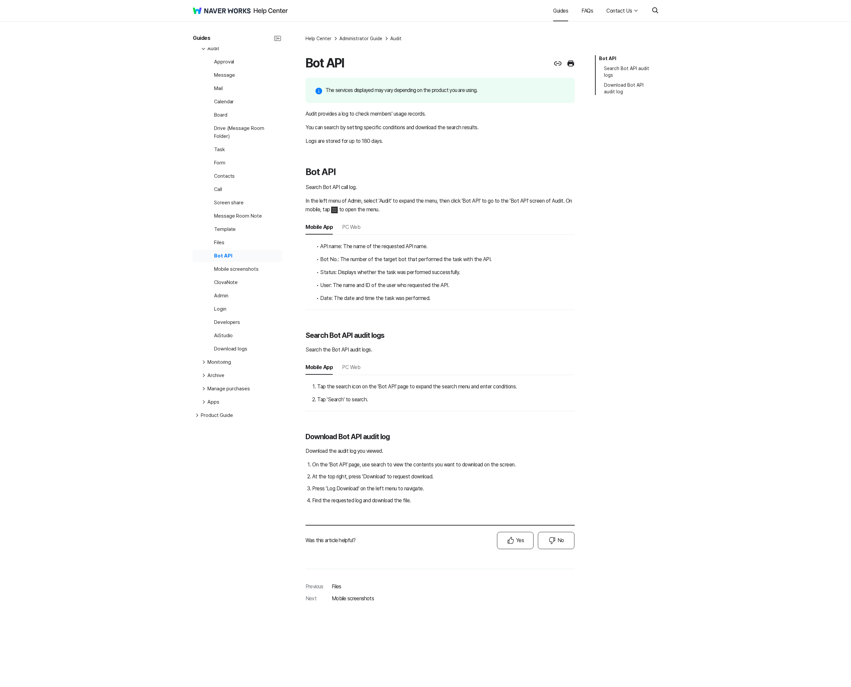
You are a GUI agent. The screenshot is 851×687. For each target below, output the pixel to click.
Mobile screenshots (353, 598)
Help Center (318, 38)
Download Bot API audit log (624, 88)
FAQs (587, 11)
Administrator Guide (360, 38)
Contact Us (619, 11)
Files (336, 586)
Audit (396, 38)
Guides (560, 11)
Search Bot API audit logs (626, 72)
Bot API (607, 58)
